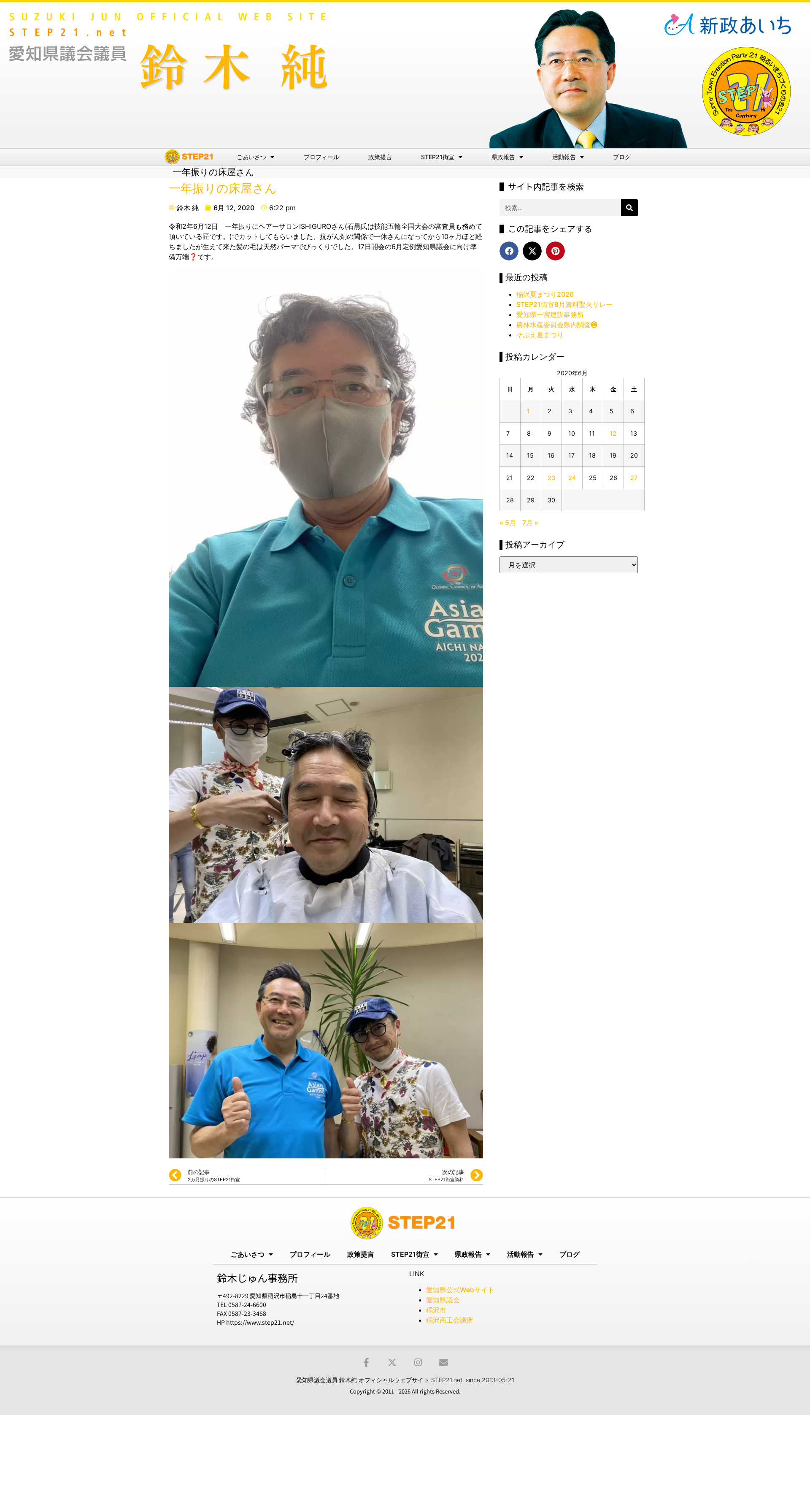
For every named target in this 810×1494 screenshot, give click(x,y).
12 (613, 433)
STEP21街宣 (437, 156)
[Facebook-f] (366, 1362)
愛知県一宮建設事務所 (550, 314)
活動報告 (564, 156)
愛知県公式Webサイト (460, 1289)
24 (572, 477)
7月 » (530, 522)
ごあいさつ (251, 156)
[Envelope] (443, 1362)
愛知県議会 (443, 1300)
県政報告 (503, 156)
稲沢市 (436, 1310)
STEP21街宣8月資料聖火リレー (564, 304)
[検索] (629, 207)
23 (551, 477)
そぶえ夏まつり (540, 335)
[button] (509, 250)
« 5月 (508, 522)
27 (633, 477)
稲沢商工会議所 (449, 1320)
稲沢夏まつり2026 (545, 294)
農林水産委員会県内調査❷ (556, 324)
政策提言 (380, 156)
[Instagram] (417, 1362)
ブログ (622, 156)
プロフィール (321, 156)
